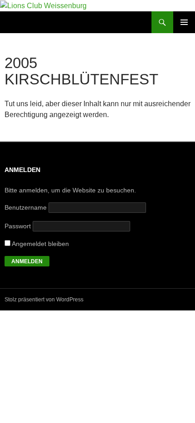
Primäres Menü (184, 22)
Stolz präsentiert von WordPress (44, 299)
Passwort (18, 226)
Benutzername (26, 207)
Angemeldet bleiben (39, 243)
